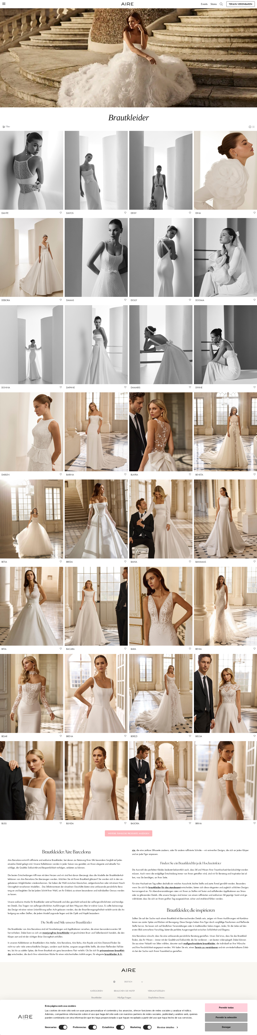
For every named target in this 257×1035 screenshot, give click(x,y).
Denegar (226, 1027)
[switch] (92, 1027)
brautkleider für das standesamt (164, 887)
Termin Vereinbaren (240, 4)
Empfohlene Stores (156, 997)
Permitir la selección (226, 1017)
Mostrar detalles (165, 1027)
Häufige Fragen (124, 997)
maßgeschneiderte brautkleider (199, 943)
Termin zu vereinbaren (206, 947)
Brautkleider (96, 997)
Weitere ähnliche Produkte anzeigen (128, 833)
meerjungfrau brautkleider (56, 932)
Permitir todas (226, 1007)
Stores (213, 4)
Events (204, 4)
